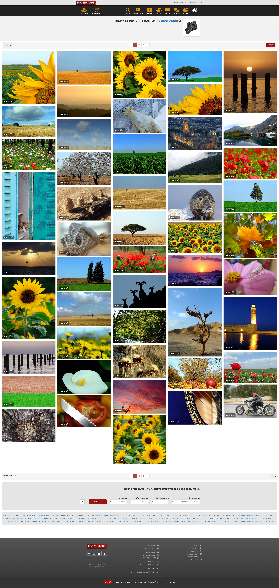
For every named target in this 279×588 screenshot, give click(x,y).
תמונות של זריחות (42, 518)
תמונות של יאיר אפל (231, 515)
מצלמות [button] (150, 13)
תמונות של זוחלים (57, 521)
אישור (107, 582)
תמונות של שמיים (136, 518)
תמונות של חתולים (124, 521)
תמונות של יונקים (97, 521)
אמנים (159, 13)
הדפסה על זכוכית (150, 555)
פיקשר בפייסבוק (151, 548)
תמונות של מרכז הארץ (267, 521)
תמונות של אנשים (115, 515)
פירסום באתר (152, 568)
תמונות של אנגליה (44, 521)
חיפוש (128, 13)
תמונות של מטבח (123, 518)
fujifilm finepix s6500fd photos (145, 572)
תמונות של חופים (68, 518)
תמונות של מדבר (226, 521)
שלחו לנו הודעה (95, 564)
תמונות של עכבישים (84, 521)
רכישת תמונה (97, 13)
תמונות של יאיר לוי (198, 515)
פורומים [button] (176, 13)
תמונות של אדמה (137, 521)
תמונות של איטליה (239, 521)
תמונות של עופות (70, 521)
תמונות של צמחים (164, 518)
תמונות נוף (200, 518)
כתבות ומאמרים (193, 554)
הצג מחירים (97, 502)
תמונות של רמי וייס (268, 515)
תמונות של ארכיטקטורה (12, 515)
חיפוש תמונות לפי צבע (148, 564)
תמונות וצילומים (168, 20)
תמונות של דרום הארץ (12, 518)
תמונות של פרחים (177, 518)
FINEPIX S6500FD (125, 20)
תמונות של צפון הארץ (27, 518)
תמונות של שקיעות (55, 518)
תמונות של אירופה (81, 518)
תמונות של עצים (190, 518)
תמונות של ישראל (102, 515)
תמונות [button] (186, 13)
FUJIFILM (148, 20)
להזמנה (229, 110)
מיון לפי (271, 45)
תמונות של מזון (89, 515)
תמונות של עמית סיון (164, 515)
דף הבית (195, 545)
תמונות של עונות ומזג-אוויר (181, 521)
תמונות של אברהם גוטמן (182, 515)
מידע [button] (168, 13)
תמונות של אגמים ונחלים (15, 521)
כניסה (195, 3)
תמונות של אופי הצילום (267, 518)
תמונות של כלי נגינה (150, 518)
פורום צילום (194, 548)
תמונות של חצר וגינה (109, 518)
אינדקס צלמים (193, 551)
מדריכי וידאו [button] (138, 13)
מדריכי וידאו (152, 545)
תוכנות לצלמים (193, 557)
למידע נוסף (119, 582)
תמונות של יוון (167, 521)
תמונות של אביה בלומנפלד (146, 515)
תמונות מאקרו (196, 521)
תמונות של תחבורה (129, 515)
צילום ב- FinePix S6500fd (250, 515)
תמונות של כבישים (31, 521)
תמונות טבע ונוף (60, 515)
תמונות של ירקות (211, 518)
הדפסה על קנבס (150, 552)
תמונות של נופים (238, 518)
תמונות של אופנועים (225, 518)
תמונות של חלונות (95, 518)
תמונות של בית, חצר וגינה (30, 515)
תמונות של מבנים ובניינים (211, 521)
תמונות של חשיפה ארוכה (153, 521)
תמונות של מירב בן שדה (215, 515)
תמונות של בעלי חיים (251, 518)
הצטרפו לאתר (84, 13)
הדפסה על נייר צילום (149, 558)
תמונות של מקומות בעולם (75, 515)
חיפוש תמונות (151, 562)
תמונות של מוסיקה (46, 515)
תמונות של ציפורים (111, 521)
